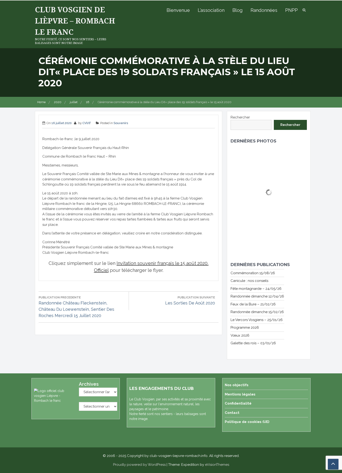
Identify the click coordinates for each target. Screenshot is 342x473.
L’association (211, 10)
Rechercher (240, 117)
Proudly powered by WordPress (139, 465)
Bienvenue (178, 10)
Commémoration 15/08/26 (253, 273)
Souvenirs (121, 123)
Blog (237, 10)
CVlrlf (86, 123)
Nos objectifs (236, 385)
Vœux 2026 (240, 335)
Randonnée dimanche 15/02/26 (257, 312)
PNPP (291, 10)
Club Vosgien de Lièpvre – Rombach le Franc (75, 20)
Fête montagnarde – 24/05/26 (256, 289)
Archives (89, 384)
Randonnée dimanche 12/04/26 (257, 296)
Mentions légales (240, 394)
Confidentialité (238, 403)
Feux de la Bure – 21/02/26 (253, 304)
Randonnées (264, 10)
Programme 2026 (245, 327)
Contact (232, 413)
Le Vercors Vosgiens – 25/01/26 (257, 320)
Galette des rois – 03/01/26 (253, 343)
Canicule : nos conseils (249, 281)
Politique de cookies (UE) (247, 422)
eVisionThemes (217, 465)
